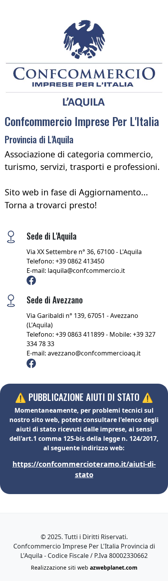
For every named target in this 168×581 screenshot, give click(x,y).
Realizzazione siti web (84, 567)
